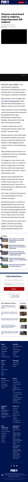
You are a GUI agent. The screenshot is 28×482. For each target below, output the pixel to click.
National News (4, 348)
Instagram (3, 436)
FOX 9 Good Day (17, 384)
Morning (15, 360)
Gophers (3, 364)
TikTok (2, 440)
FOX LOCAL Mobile (5, 431)
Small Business (4, 386)
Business (3, 382)
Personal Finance (5, 380)
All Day (14, 386)
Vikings (2, 362)
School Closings (16, 349)
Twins (2, 366)
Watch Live (21, 2)
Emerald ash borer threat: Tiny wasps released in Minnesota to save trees (9, 319)
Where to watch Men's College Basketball (16, 446)
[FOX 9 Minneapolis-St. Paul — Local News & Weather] (5, 2)
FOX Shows (15, 380)
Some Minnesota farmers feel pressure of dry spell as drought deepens (8, 307)
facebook (11, 466)
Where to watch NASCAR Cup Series (17, 439)
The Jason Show (16, 382)
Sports (3, 360)
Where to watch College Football (16, 433)
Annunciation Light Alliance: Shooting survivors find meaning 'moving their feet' (9, 333)
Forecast (15, 348)
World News (4, 349)
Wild (2, 368)
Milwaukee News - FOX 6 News (5, 410)
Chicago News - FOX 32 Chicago (5, 413)
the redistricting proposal (10, 101)
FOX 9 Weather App (17, 346)
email (17, 466)
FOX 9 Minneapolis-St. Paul (6, 25)
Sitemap (15, 417)
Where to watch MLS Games (16, 457)
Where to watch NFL (16, 430)
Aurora (2, 374)
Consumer (3, 355)
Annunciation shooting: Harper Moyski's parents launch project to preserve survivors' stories (9, 326)
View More (23, 303)
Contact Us (15, 408)
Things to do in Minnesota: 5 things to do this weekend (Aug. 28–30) (18, 260)
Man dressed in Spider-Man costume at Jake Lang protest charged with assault (17, 253)
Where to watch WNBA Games (16, 454)
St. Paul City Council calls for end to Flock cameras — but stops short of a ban (9, 313)
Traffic (14, 354)
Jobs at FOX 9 (16, 413)
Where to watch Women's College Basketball (17, 451)
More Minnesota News (8, 303)
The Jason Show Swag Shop (16, 400)
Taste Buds (15, 396)
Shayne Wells (16, 362)
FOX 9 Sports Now (17, 394)
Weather (15, 344)
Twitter (2, 438)
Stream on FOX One (16, 427)
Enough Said (16, 387)
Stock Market (4, 384)
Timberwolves (4, 369)
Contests (15, 410)
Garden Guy (15, 364)
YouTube (3, 442)
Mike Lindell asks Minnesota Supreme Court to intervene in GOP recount (17, 247)
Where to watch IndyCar (16, 442)
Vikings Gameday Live (17, 390)
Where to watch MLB (16, 436)
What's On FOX (16, 415)
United (2, 373)
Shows (15, 378)
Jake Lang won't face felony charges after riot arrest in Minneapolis (16, 240)
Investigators (4, 351)
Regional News (4, 407)
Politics (2, 353)
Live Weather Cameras (16, 352)
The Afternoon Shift (17, 397)
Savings (3, 387)
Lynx (2, 371)
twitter (14, 466)
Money (3, 378)
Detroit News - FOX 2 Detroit (5, 416)
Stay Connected (4, 427)
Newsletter (3, 433)
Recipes (14, 366)
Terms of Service (15, 297)
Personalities (16, 411)
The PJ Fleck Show (17, 392)
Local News (4, 346)
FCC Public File (16, 420)
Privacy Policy (15, 295)
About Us (16, 406)
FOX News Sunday (5, 356)
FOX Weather (16, 356)
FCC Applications (17, 422)
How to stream (4, 429)
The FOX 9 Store (17, 402)
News (14, 25)
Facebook (3, 435)
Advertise (15, 418)
